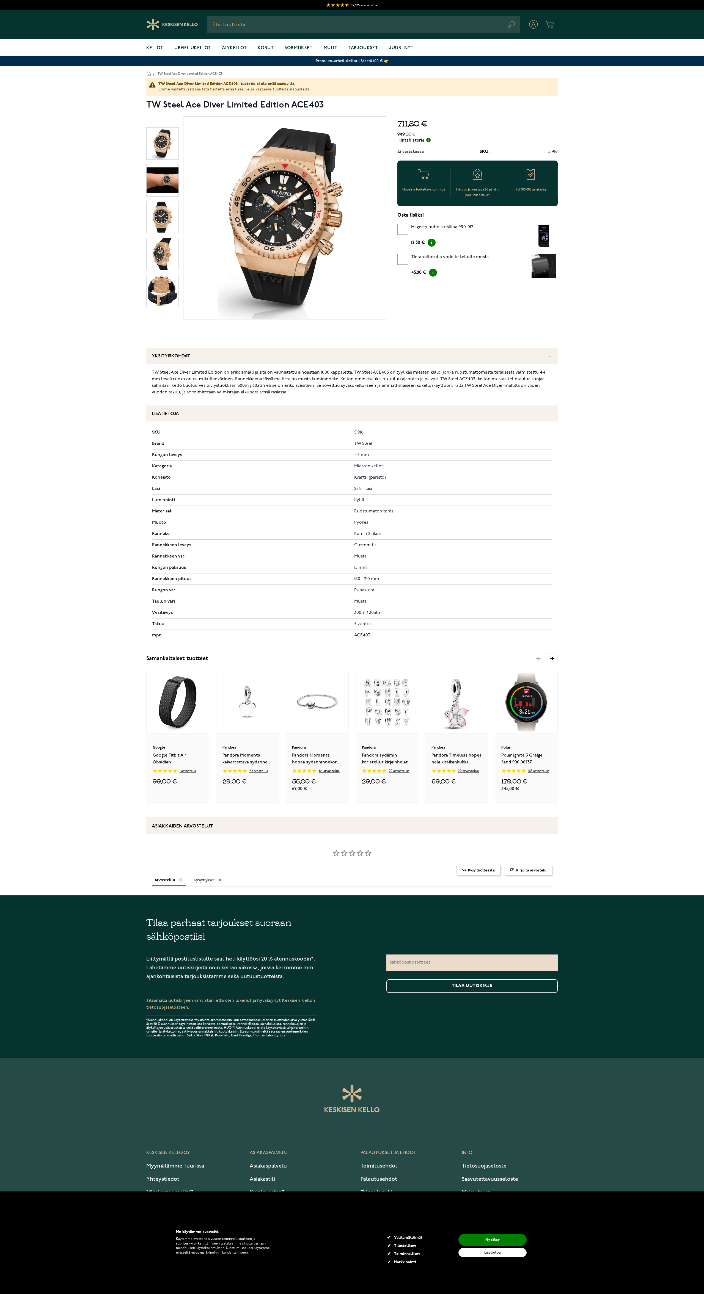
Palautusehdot (379, 1179)
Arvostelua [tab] (165, 879)
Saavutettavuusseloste (490, 1179)
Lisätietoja (165, 414)
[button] (552, 658)
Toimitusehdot (379, 1166)
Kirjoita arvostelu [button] (531, 870)
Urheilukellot (192, 48)
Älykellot (234, 48)
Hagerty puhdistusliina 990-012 (442, 227)
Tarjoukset (363, 48)
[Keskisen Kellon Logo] (172, 24)
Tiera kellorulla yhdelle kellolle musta (450, 257)
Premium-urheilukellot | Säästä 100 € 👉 (352, 61)
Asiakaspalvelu (268, 1166)
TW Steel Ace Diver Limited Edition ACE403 (190, 74)
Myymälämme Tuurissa (175, 1166)
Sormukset (298, 48)
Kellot (154, 48)
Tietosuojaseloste (484, 1166)
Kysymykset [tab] (204, 879)
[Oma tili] (533, 24)
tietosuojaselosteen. (167, 1007)
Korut (266, 48)
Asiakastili (262, 1179)
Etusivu (148, 73)
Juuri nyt (401, 48)
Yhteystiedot (162, 1179)
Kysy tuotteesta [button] (481, 870)
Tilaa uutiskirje (472, 986)
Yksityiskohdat (171, 356)
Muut (330, 48)
